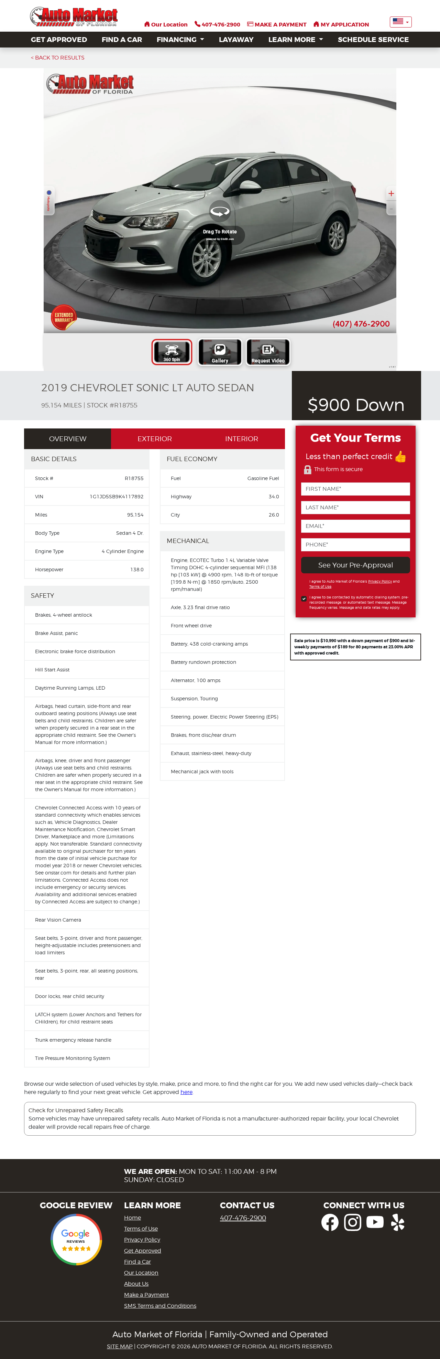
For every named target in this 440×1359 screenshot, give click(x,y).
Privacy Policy (142, 1239)
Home (132, 1217)
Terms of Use (141, 1228)
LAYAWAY (236, 39)
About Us (136, 1284)
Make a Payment (146, 1295)
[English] (401, 22)
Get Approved (142, 1250)
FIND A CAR (122, 39)
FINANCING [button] (177, 39)
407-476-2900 (243, 1218)
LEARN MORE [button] (292, 39)
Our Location (141, 1273)
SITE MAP (120, 1346)
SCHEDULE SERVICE (373, 39)
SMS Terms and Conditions (160, 1306)
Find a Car (137, 1262)
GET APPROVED (59, 39)
